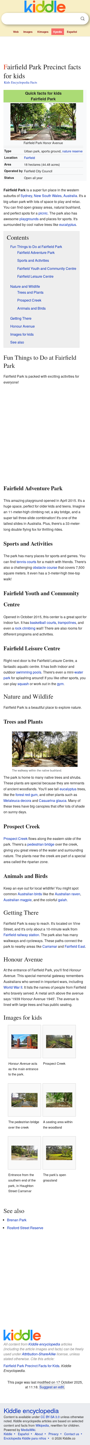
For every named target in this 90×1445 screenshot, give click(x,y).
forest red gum (27, 794)
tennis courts (26, 561)
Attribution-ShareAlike (39, 1353)
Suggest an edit (52, 1386)
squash (23, 683)
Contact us (71, 1434)
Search (82, 19)
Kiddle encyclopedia (44, 1344)
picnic (43, 213)
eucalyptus (67, 224)
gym (60, 683)
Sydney (26, 195)
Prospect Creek (15, 838)
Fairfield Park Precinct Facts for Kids (31, 1365)
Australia (70, 195)
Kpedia (57, 32)
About (39, 1434)
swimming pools (28, 672)
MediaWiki (28, 1430)
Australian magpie (17, 899)
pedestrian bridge (40, 844)
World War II (12, 987)
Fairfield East (75, 946)
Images (28, 32)
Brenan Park (16, 1219)
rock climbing (25, 628)
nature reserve (72, 151)
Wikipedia (42, 1425)
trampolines (67, 622)
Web (16, 32)
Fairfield (29, 157)
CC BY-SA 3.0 (50, 1417)
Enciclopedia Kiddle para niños (25, 1438)
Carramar (49, 946)
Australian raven (67, 893)
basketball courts (43, 622)
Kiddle (8, 1434)
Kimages (42, 32)
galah (62, 899)
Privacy (53, 1434)
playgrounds (29, 218)
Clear (73, 19)
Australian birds (30, 893)
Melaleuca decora (17, 800)
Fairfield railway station (21, 934)
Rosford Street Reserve (25, 1227)
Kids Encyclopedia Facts (20, 82)
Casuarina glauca (52, 800)
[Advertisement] (45, 49)
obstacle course (45, 567)
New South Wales (48, 195)
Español (72, 32)
